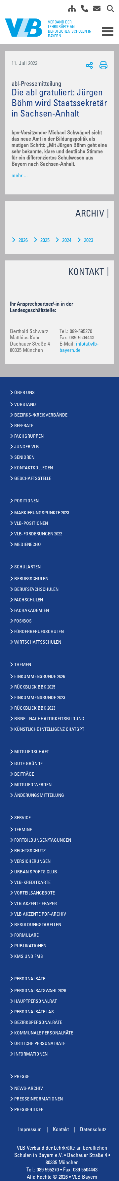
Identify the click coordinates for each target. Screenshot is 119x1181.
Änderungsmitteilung (39, 795)
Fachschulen (28, 600)
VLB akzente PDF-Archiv (40, 914)
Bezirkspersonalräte (38, 1023)
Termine (23, 830)
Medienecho (27, 545)
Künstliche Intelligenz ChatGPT (49, 729)
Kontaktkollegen (33, 468)
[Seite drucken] (102, 65)
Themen (22, 665)
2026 (23, 240)
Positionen (26, 501)
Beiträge (24, 774)
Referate (23, 426)
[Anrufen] (82, 10)
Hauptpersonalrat (35, 1001)
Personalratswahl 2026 (40, 991)
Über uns (24, 393)
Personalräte (29, 979)
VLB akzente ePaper (35, 904)
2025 (45, 240)
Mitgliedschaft (31, 752)
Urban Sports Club (35, 872)
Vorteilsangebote (34, 893)
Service (22, 818)
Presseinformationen (38, 1099)
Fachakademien (31, 611)
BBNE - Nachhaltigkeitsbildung (49, 719)
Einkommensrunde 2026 (39, 677)
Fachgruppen (29, 436)
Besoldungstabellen (37, 925)
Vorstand (25, 405)
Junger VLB (26, 447)
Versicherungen (32, 862)
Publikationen (30, 946)
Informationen (31, 1054)
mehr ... (20, 176)
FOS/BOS (23, 621)
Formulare (26, 935)
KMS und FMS (28, 957)
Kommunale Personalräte (43, 1033)
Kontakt (61, 1129)
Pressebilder (29, 1110)
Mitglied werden (33, 785)
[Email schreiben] (95, 10)
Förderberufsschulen (39, 632)
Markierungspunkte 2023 (41, 513)
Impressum (30, 1129)
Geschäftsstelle (32, 479)
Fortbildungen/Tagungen (42, 840)
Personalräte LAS (34, 1012)
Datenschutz (93, 1129)
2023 (88, 240)
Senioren (24, 458)
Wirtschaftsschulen (37, 642)
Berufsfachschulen (36, 590)
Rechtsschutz (30, 851)
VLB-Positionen (31, 524)
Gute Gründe (28, 764)
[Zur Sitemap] (69, 10)
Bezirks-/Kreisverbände (40, 415)
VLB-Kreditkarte (32, 883)
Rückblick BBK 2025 (34, 687)
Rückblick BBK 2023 (34, 708)
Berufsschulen (31, 579)
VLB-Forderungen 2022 (38, 534)
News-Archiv (28, 1089)
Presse (21, 1077)
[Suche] (108, 10)
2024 (66, 240)
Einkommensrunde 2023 (39, 698)
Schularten (27, 567)
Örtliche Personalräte (39, 1044)
